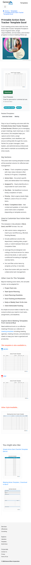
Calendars (3, 539)
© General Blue (7, 101)
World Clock (4, 544)
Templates (24, 3)
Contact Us (4, 552)
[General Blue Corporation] (8, 3)
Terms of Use (4, 556)
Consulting (4, 531)
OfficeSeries (4, 529)
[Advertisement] (15, 76)
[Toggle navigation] (5, 6)
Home (6, 11)
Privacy (3, 554)
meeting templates (7, 331)
